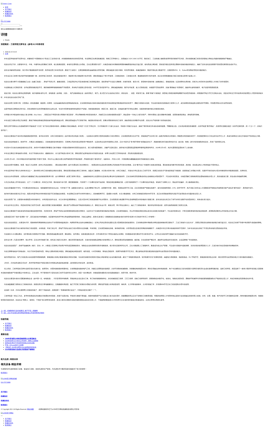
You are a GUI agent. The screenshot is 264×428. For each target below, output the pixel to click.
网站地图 (30, 409)
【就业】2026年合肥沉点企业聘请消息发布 (20, 347)
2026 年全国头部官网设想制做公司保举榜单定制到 (25, 313)
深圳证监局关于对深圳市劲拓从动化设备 (20, 343)
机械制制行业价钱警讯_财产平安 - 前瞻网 (22, 311)
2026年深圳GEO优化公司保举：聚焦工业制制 (21, 341)
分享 (6, 54)
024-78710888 (5, 21)
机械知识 (4, 396)
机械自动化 (5, 400)
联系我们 (4, 373)
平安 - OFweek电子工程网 (14, 345)
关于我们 (4, 392)
